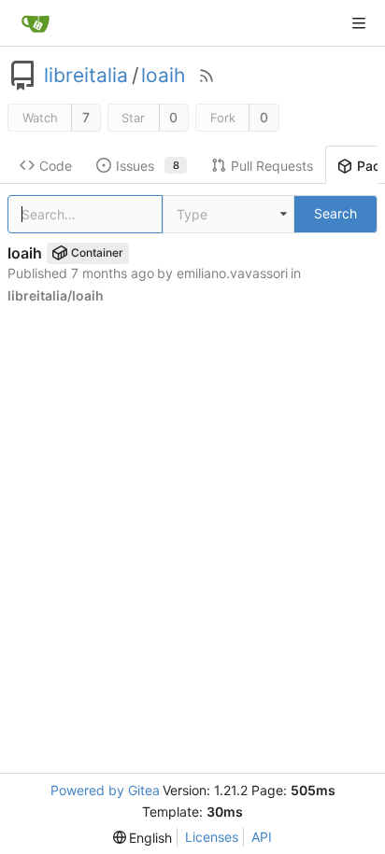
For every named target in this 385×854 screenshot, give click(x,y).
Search (335, 213)
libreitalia (86, 75)
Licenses (211, 837)
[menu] (143, 838)
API (261, 837)
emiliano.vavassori (232, 273)
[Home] (35, 23)
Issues (147, 166)
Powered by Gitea (105, 790)
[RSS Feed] (206, 75)
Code (55, 166)
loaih (163, 75)
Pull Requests (272, 166)
